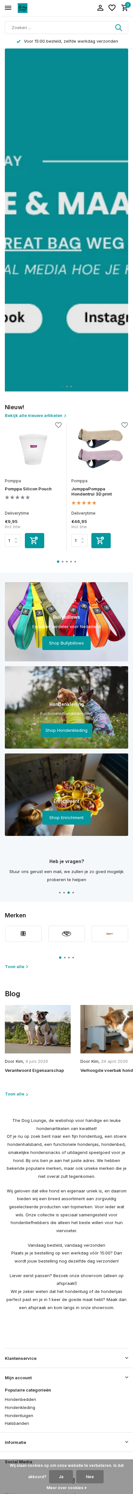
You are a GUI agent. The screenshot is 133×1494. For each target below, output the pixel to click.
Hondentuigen (19, 1415)
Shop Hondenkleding (66, 730)
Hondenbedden (20, 1399)
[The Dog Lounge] (34, 8)
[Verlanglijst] (112, 8)
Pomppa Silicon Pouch (28, 488)
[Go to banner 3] (66, 794)
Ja (61, 1476)
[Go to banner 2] (66, 707)
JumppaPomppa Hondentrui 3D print (91, 491)
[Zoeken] (119, 27)
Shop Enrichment (66, 817)
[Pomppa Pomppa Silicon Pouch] (33, 448)
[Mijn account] (100, 8)
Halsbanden (17, 1423)
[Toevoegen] (34, 540)
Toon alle (14, 966)
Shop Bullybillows (66, 643)
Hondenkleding (20, 1407)
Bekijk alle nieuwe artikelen (33, 415)
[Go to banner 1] (66, 621)
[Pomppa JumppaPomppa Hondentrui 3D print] (99, 448)
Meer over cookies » (66, 1487)
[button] (62, 386)
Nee (90, 1476)
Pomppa (13, 480)
